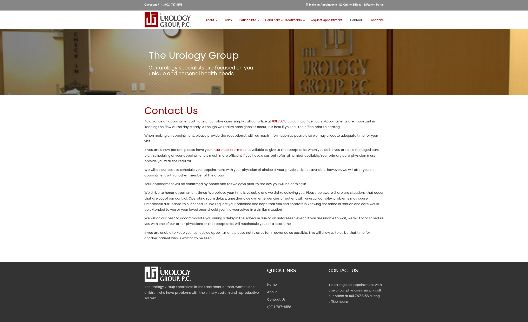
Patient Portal (375, 4)
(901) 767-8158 (173, 4)
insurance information (231, 149)
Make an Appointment (323, 4)
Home (272, 284)
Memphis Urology (168, 20)
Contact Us (276, 299)
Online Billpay (352, 4)
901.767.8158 (282, 121)
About (272, 292)
